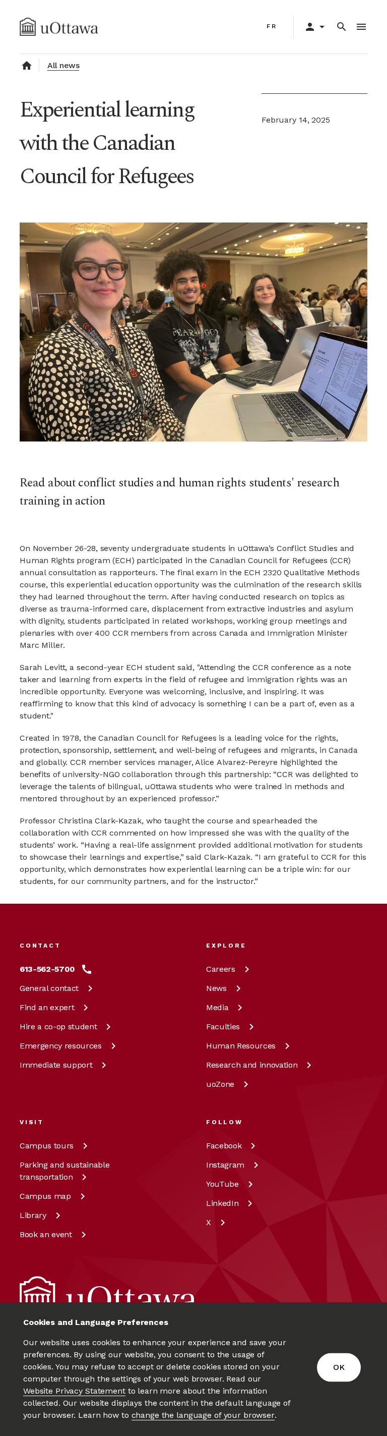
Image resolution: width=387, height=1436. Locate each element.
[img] (59, 27)
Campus (47, 1145)
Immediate (56, 1065)
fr (272, 26)
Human (241, 1046)
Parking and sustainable (64, 1171)
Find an (47, 1007)
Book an (46, 1234)
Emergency (61, 1046)
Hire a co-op (58, 1026)
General (49, 988)
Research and (251, 1065)
